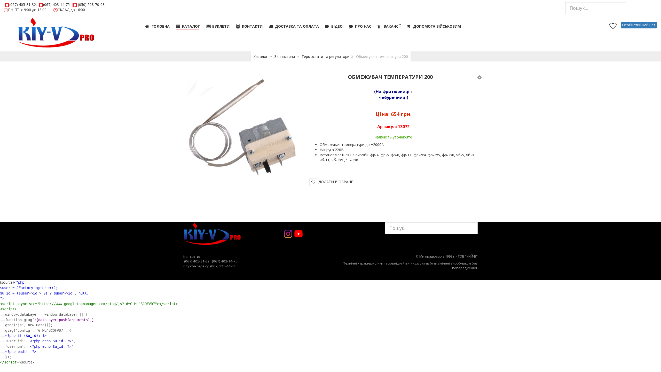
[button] (479, 77)
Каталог (260, 56)
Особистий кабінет (639, 24)
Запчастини (284, 56)
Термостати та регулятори (325, 56)
